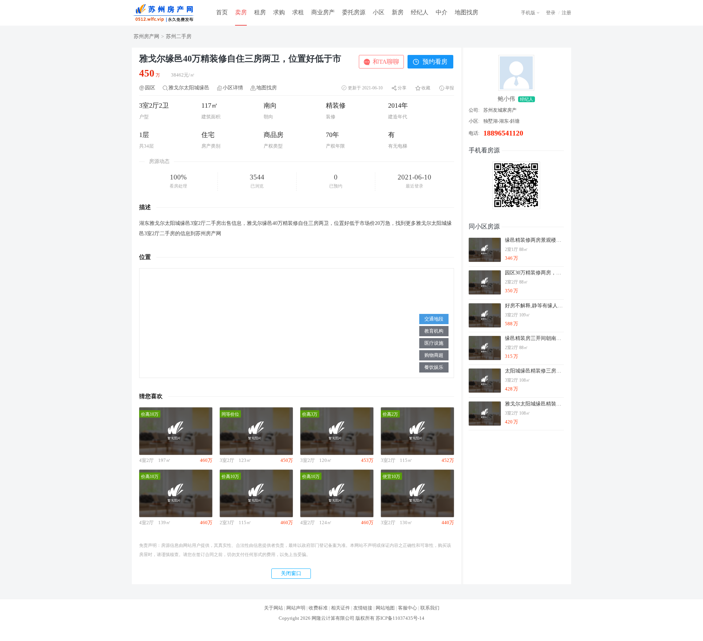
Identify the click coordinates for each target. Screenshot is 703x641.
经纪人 (419, 12)
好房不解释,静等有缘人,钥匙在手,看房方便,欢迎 (534, 305)
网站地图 (385, 608)
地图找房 (466, 12)
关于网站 (273, 608)
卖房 (241, 12)
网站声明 (295, 608)
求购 (279, 12)
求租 (298, 12)
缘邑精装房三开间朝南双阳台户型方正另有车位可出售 (534, 338)
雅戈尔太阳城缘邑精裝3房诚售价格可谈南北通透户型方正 (534, 404)
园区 (150, 87)
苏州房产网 (146, 36)
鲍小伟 (506, 99)
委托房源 (353, 12)
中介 (441, 12)
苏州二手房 (178, 36)
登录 (550, 12)
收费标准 (318, 608)
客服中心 (407, 608)
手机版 (528, 12)
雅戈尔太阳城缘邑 (188, 87)
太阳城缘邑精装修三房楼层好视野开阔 (534, 371)
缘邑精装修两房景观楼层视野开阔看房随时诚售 (534, 240)
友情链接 (362, 608)
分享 (402, 87)
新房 (397, 12)
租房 (260, 12)
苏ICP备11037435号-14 (400, 618)
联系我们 (429, 608)
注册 (566, 12)
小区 (378, 12)
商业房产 (323, 12)
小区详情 (233, 87)
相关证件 (340, 608)
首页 (222, 12)
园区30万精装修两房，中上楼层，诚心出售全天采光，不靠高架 (534, 272)
